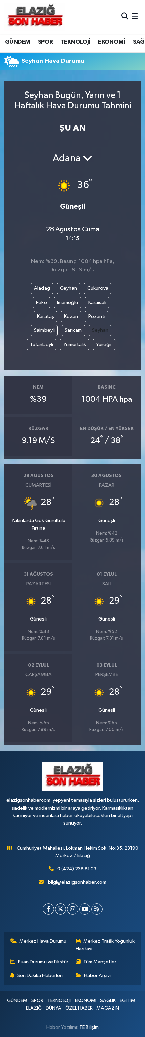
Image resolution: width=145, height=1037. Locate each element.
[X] (60, 909)
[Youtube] (84, 909)
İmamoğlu (67, 302)
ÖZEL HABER (79, 1008)
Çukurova (97, 288)
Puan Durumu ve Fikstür (43, 961)
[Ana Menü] (135, 17)
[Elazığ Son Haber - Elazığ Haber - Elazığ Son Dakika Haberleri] (34, 16)
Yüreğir (104, 344)
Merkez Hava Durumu (42, 941)
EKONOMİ (111, 42)
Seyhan (100, 330)
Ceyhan (68, 288)
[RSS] (97, 909)
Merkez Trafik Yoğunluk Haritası (105, 945)
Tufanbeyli (41, 344)
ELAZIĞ (34, 1008)
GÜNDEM (17, 42)
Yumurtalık (74, 344)
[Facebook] (48, 909)
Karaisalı (97, 302)
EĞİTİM (127, 1000)
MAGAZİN (107, 1008)
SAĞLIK (108, 1000)
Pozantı (96, 316)
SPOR (45, 42)
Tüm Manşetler (99, 961)
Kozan (71, 316)
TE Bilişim (89, 1027)
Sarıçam (73, 330)
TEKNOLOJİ (75, 42)
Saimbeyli (44, 330)
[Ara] (124, 17)
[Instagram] (72, 909)
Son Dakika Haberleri (40, 975)
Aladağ (42, 288)
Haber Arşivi (97, 975)
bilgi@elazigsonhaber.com (77, 882)
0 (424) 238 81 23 (76, 868)
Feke (41, 302)
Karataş (45, 316)
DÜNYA (53, 1008)
